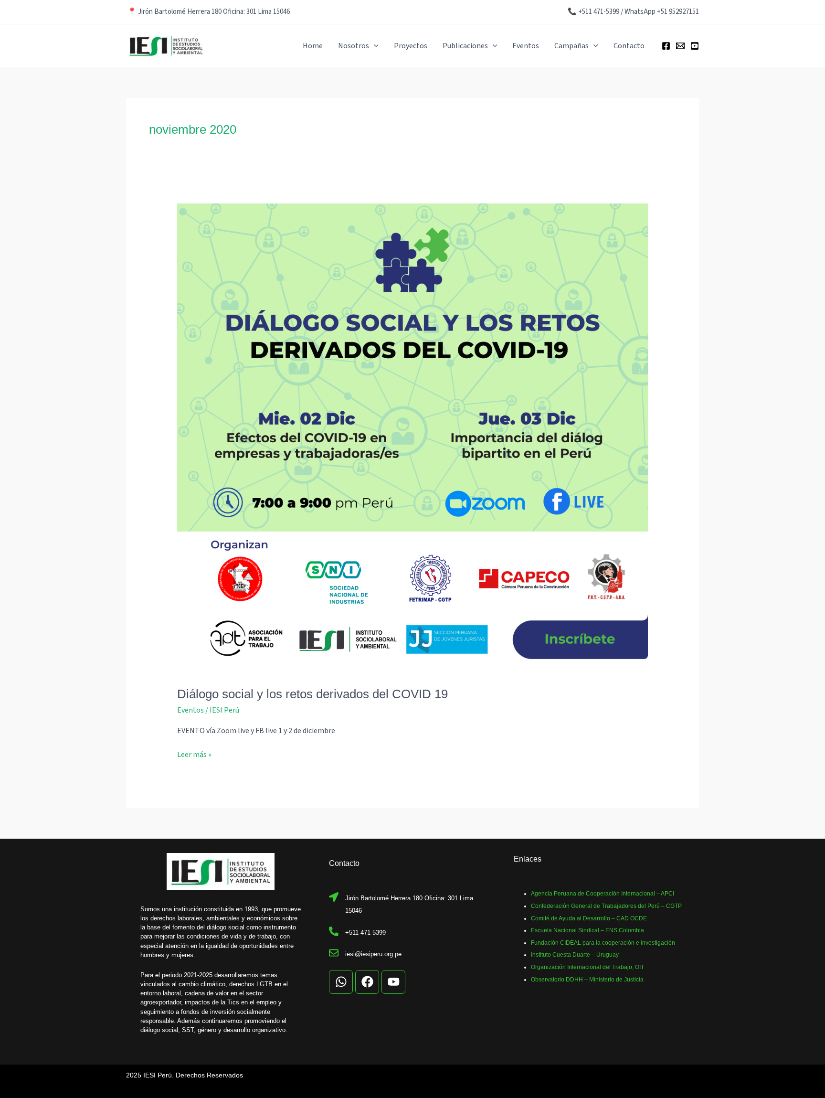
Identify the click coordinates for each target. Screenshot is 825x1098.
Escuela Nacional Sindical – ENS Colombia (587, 930)
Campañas (571, 46)
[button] (374, 46)
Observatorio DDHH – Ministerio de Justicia (587, 979)
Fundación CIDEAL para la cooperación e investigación (603, 942)
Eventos (525, 46)
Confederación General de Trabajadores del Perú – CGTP (606, 906)
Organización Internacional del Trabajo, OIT (587, 967)
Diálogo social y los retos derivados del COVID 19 (312, 694)
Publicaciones (465, 46)
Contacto (629, 46)
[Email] (680, 46)
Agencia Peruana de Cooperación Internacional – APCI (602, 893)
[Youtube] (694, 46)
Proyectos (410, 46)
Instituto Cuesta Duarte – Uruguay (575, 954)
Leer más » (194, 754)
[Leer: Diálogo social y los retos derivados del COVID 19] (412, 439)
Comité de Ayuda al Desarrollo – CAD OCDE (589, 918)
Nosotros (353, 46)
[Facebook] (666, 46)
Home (313, 46)
